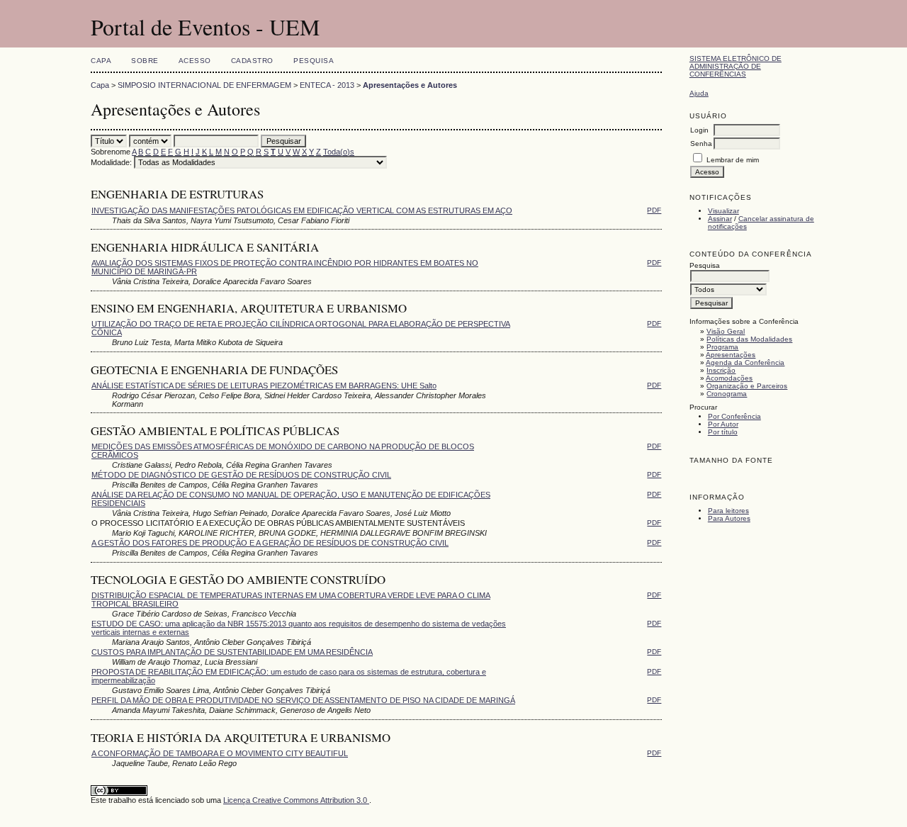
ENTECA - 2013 (327, 85)
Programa (722, 347)
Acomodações (729, 378)
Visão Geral (725, 331)
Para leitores (728, 510)
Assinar (720, 219)
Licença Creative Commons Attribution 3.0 (296, 800)
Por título (723, 432)
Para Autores (729, 518)
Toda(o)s (338, 151)
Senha (701, 143)
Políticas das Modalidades (749, 339)
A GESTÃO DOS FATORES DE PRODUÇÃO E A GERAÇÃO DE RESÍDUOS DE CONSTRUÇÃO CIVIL (270, 543)
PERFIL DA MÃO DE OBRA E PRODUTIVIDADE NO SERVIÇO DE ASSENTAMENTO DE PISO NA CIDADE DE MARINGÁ (303, 700)
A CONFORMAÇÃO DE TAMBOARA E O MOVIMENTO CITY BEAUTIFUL (219, 753)
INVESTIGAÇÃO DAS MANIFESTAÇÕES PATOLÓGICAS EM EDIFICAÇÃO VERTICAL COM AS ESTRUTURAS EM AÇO (301, 210)
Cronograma (726, 394)
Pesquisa (313, 60)
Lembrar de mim (732, 160)
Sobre (145, 60)
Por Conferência (734, 416)
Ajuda (699, 93)
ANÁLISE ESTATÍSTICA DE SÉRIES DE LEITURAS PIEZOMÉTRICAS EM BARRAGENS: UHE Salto (263, 385)
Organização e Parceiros (746, 386)
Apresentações (730, 355)
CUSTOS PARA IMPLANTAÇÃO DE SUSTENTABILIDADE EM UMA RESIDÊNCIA (232, 652)
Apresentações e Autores (410, 85)
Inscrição (721, 370)
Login (699, 130)
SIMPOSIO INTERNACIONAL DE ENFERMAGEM (204, 85)
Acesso (195, 60)
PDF (654, 210)
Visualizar (723, 211)
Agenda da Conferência (745, 362)
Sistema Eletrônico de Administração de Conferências (735, 66)
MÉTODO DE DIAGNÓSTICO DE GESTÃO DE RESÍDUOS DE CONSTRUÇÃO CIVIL (241, 475)
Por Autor (723, 424)
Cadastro (252, 60)
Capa (101, 60)
